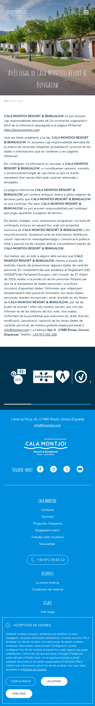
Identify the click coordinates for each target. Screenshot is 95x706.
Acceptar (54, 681)
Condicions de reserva (47, 589)
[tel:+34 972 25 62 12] (75, 12)
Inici (6, 101)
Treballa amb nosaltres (47, 537)
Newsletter (47, 544)
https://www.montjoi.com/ (21, 130)
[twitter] (66, 470)
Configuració (20, 681)
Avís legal (48, 612)
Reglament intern (47, 530)
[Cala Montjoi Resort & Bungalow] (16, 12)
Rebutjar (19, 693)
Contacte (47, 510)
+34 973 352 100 (44, 334)
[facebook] (40, 470)
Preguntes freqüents (47, 523)
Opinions (47, 517)
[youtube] (80, 470)
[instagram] (53, 470)
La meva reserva (47, 583)
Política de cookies (34, 669)
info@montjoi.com (16, 330)
